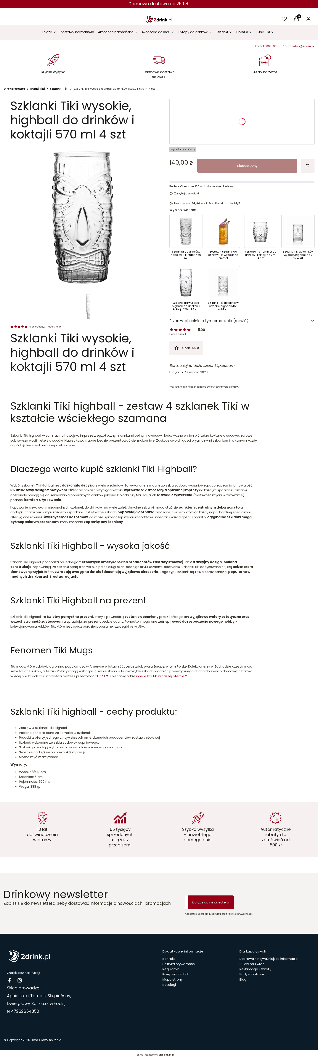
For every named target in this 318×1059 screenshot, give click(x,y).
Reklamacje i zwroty (255, 969)
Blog (242, 979)
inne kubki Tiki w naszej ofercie (160, 676)
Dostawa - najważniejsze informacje (268, 958)
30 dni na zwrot (251, 964)
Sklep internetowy (154, 1054)
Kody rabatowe (251, 974)
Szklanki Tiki (59, 89)
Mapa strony (172, 979)
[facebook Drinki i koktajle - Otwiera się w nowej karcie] (9, 980)
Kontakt (168, 958)
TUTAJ (100, 676)
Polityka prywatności (178, 964)
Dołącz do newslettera (210, 902)
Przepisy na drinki (176, 974)
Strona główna (14, 89)
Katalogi (169, 984)
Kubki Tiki (37, 89)
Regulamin (170, 969)
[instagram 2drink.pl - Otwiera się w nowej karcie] (19, 980)
